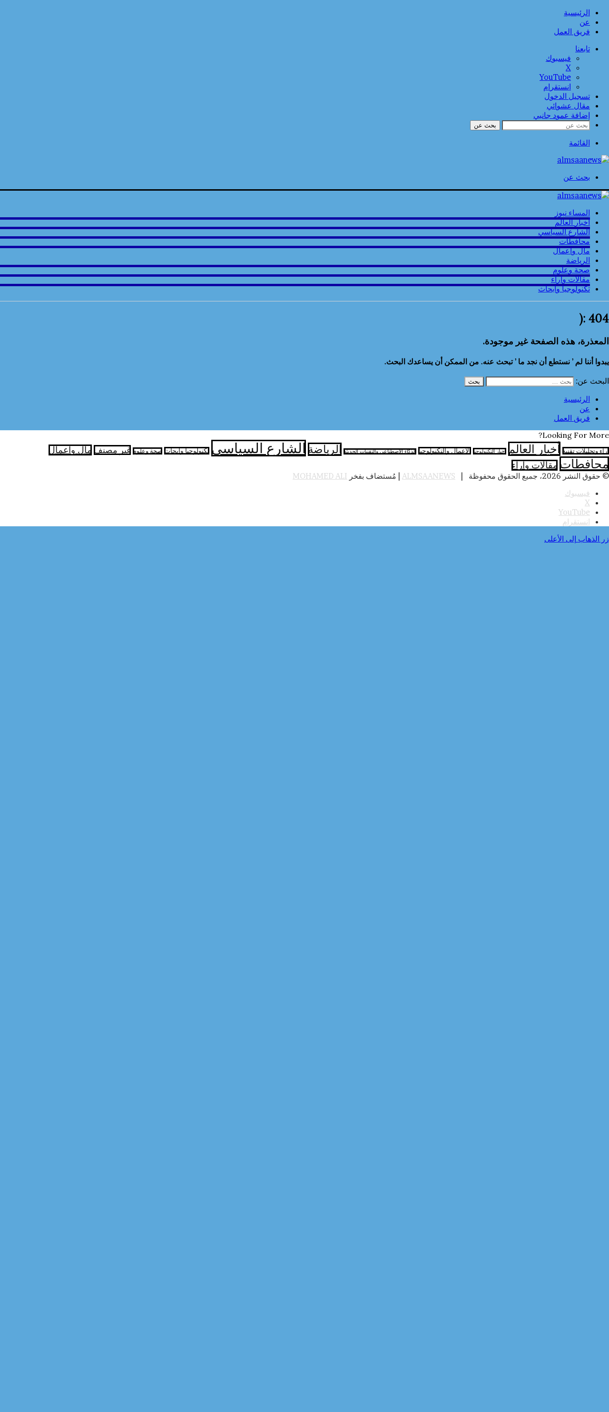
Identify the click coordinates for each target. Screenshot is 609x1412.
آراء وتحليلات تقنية (585, 451)
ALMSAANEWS (428, 476)
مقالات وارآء (570, 279)
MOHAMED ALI (320, 476)
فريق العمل (572, 31)
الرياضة (578, 260)
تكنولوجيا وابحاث (564, 288)
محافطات (574, 241)
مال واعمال (571, 250)
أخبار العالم (572, 222)
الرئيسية (577, 12)
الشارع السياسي (564, 231)
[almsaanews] (583, 159)
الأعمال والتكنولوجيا (444, 451)
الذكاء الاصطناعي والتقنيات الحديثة (380, 451)
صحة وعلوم (571, 269)
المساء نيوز (572, 212)
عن (585, 22)
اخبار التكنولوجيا (489, 451)
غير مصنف (112, 450)
